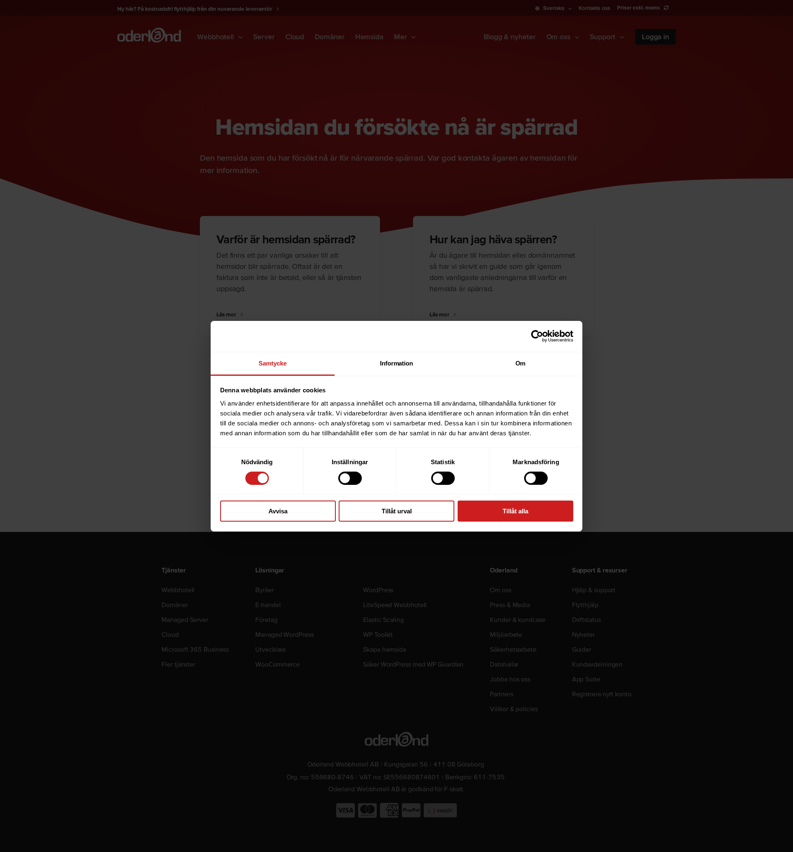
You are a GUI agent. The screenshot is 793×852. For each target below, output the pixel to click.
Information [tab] (396, 362)
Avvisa (277, 511)
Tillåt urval (397, 511)
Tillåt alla (515, 511)
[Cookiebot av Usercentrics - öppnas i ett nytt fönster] (537, 336)
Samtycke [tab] (272, 362)
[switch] (350, 478)
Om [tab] (520, 362)
